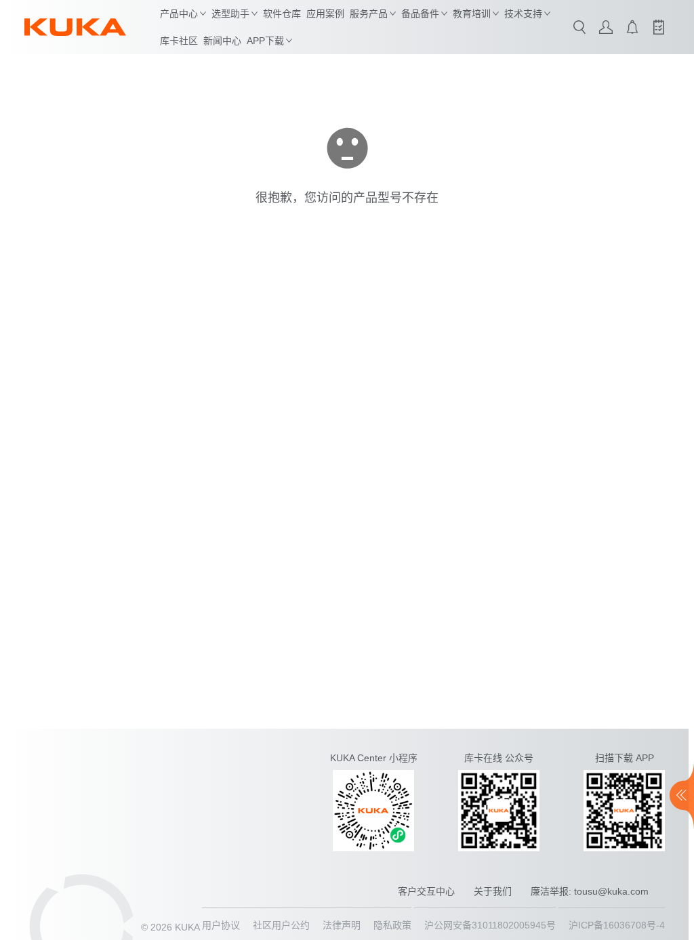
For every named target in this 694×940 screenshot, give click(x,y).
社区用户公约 (281, 925)
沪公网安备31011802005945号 (490, 925)
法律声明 (342, 925)
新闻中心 (222, 40)
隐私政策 (392, 925)
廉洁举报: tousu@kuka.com (590, 891)
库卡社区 (179, 40)
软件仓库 (282, 13)
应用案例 (325, 13)
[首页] (75, 27)
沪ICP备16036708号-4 (617, 925)
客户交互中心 (426, 891)
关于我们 (493, 891)
